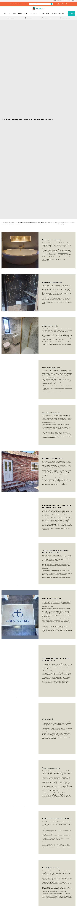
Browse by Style (22, 13)
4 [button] (22, 269)
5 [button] (23, 312)
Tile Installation (72, 0)
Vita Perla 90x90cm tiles (62, 253)
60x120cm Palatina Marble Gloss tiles (54, 251)
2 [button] (19, 269)
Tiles (5, 13)
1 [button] (17, 269)
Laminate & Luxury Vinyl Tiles (59, 13)
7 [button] (22, 806)
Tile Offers (71, 13)
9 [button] (26, 806)
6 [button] (24, 355)
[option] (20, 250)
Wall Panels (33, 13)
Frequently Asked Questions (56, 0)
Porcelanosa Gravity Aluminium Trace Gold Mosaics (52, 258)
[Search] (52, 4)
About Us (65, 0)
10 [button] (28, 806)
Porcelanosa (12, 13)
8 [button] (24, 806)
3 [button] (21, 269)
